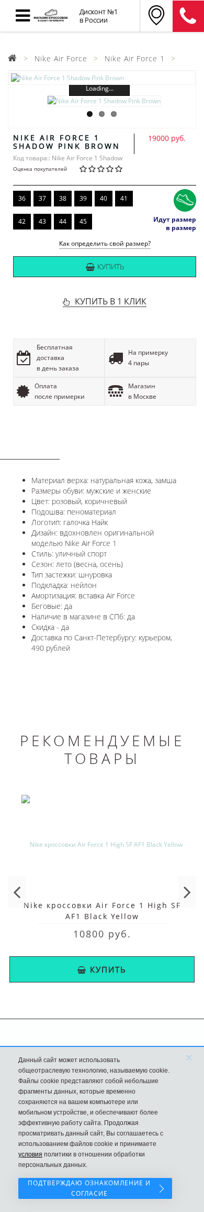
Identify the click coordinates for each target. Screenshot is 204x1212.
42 (22, 221)
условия (30, 1154)
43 (42, 221)
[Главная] (12, 58)
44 (62, 221)
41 (124, 198)
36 (22, 198)
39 (83, 198)
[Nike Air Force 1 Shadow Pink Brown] (102, 78)
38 (62, 198)
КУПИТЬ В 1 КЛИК (110, 301)
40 (103, 198)
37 (42, 198)
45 (83, 221)
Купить (110, 266)
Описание (30, 449)
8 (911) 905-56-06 (188, 16)
